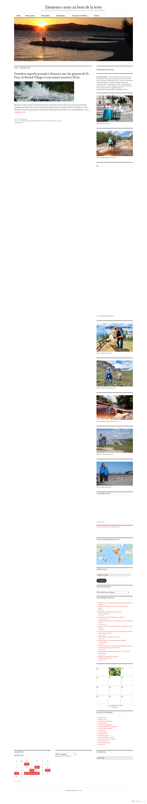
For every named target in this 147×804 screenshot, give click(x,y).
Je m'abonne (101, 581)
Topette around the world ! (106, 737)
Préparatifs (45, 16)
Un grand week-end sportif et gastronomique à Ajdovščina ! (115, 603)
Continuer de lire (20, 112)
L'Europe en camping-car (105, 725)
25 (31, 773)
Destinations (60, 16)
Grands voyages (25, 121)
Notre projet (30, 16)
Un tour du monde (103, 741)
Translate (68, 756)
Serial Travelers (102, 734)
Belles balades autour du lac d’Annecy (109, 637)
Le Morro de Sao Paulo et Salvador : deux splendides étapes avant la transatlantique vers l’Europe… (115, 647)
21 (47, 770)
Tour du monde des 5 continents (107, 739)
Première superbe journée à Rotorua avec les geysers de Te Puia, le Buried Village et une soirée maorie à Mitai (51, 75)
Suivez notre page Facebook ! (108, 527)
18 (31, 770)
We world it (101, 744)
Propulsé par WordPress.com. (73, 790)
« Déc (15, 781)
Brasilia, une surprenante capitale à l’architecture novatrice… (108, 657)
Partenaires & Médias (79, 16)
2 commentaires (18, 122)
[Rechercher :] (114, 758)
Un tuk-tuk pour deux (104, 742)
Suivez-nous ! (101, 569)
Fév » (19, 781)
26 (37, 773)
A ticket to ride (102, 717)
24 (26, 773)
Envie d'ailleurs (102, 723)
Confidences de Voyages (105, 721)
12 (37, 767)
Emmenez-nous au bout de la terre (73, 7)
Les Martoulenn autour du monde (107, 726)
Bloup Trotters (102, 719)
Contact (96, 16)
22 (16, 773)
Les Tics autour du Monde (105, 728)
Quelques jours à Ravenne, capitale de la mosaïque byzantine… (109, 612)
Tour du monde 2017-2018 (54, 121)
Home (18, 16)
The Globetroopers (103, 735)
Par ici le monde (102, 732)
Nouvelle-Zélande (35, 121)
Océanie (44, 121)
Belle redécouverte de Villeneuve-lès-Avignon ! (111, 617)
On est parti (101, 730)
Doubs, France (100, 522)
